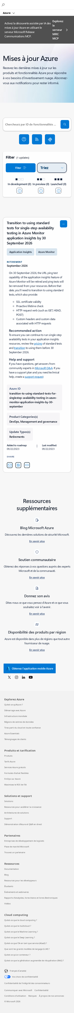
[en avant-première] (41, 191)
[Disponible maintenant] (58, 191)
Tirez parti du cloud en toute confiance (22, 727)
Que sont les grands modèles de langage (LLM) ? (27, 949)
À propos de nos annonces (51, 995)
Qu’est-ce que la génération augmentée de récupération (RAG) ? (34, 960)
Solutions (8, 801)
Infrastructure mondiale (15, 716)
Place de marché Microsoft (16, 846)
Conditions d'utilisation (15, 995)
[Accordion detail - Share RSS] (18, 465)
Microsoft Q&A (44, 368)
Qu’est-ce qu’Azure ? (13, 704)
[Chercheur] (65, 124)
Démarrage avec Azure (15, 710)
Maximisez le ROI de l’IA (15, 784)
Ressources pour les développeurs (20, 880)
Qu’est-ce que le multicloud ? (17, 926)
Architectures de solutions (16, 812)
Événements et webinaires (16, 892)
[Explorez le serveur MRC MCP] (50, 139)
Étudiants (8, 886)
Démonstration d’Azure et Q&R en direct (23, 824)
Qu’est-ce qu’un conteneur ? (17, 954)
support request (34, 376)
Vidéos (7, 903)
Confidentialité (41, 990)
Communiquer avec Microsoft (18, 990)
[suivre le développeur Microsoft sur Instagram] (16, 677)
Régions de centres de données (19, 722)
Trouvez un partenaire (14, 852)
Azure (7, 13)
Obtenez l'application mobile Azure (32, 668)
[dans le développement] (19, 191)
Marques (32, 995)
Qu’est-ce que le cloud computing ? (20, 920)
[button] (24, 139)
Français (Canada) (18, 970)
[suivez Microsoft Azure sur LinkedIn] (23, 677)
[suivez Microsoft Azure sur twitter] (9, 677)
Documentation (11, 869)
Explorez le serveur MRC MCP (57, 29)
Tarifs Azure (9, 761)
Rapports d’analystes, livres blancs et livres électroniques (30, 897)
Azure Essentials (11, 733)
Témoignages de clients (15, 739)
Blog (6, 874)
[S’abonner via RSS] (37, 139)
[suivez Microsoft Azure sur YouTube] (31, 677)
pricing (38, 343)
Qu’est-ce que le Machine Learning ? (21, 931)
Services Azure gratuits (15, 767)
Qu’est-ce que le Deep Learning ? (19, 937)
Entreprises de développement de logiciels (24, 840)
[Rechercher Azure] (4, 5)
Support (8, 818)
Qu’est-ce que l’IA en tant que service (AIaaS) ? (25, 943)
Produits (8, 755)
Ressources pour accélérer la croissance (22, 807)
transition (19, 348)
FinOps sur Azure (12, 778)
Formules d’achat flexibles (16, 773)
